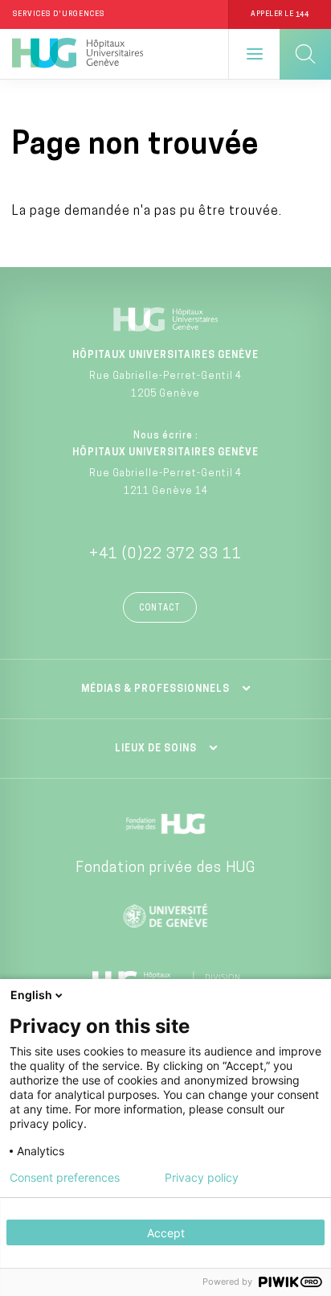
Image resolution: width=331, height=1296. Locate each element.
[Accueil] (77, 54)
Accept (166, 1233)
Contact (160, 608)
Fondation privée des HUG (165, 869)
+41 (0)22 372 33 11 (165, 555)
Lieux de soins (156, 749)
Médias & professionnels (155, 689)
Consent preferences (65, 1177)
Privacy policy (202, 1177)
